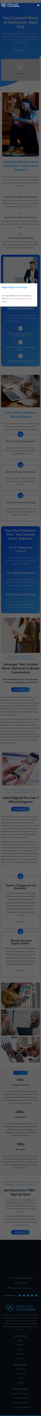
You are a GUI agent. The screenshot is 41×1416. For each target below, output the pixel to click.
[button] (38, 5)
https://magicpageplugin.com (19, 298)
